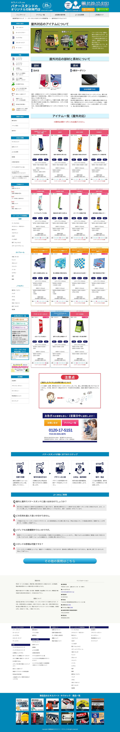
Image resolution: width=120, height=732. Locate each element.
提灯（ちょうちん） (16, 242)
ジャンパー (14, 266)
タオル (13, 300)
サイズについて (15, 142)
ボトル (13, 296)
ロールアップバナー (21, 32)
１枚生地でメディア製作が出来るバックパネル (22, 109)
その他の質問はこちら (60, 561)
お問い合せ (52, 422)
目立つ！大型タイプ (21, 94)
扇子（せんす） (15, 306)
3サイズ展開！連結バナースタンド (20, 79)
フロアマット (15, 233)
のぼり (13, 236)
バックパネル (19, 37)
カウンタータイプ (20, 42)
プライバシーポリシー (17, 385)
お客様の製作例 (60, 15)
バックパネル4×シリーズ (19, 63)
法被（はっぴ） (15, 256)
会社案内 (14, 380)
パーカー (14, 269)
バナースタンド (19, 27)
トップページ (20, 15)
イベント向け (15, 125)
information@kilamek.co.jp (67, 592)
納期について (15, 203)
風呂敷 (13, 309)
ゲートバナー (19, 47)
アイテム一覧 (104, 9)
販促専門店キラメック (18, 18)
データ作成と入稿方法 (57, 635)
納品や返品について (56, 641)
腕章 (13, 279)
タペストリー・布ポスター (18, 226)
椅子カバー (14, 229)
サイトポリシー (15, 391)
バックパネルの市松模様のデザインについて (19, 172)
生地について (15, 147)
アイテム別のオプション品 (18, 167)
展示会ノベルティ (16, 290)
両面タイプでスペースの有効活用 (20, 99)
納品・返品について (16, 208)
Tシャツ (14, 260)
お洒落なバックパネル (19, 69)
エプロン (14, 273)
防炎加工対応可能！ (21, 104)
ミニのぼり (14, 239)
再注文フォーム (20, 327)
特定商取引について (16, 396)
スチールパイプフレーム (18, 246)
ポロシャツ (14, 263)
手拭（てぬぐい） (16, 303)
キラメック (18, 2)
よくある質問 (79, 15)
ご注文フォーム (20, 323)
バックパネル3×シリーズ (19, 58)
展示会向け (14, 120)
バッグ (13, 293)
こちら (69, 605)
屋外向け (14, 130)
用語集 (13, 157)
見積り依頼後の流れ (16, 193)
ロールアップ (16, 632)
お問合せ (89, 9)
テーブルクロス (15, 223)
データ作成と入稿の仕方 (17, 198)
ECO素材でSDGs (20, 84)
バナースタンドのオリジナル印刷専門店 (38, 18)
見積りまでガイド (16, 188)
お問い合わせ (19, 319)
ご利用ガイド (99, 15)
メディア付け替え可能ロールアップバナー (21, 89)
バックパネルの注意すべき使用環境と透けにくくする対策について (20, 177)
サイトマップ (15, 401)
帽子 (13, 276)
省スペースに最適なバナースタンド (20, 74)
